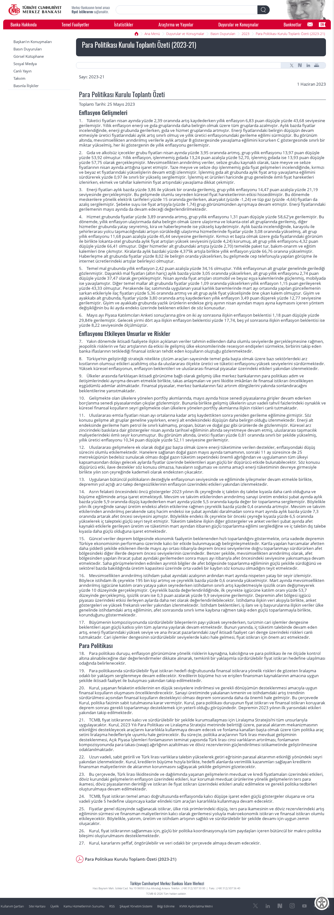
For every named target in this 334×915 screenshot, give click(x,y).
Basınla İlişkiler (26, 85)
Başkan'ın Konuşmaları (32, 41)
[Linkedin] (308, 65)
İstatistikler (123, 24)
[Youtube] (304, 906)
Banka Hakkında (24, 24)
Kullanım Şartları (12, 906)
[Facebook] (328, 906)
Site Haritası (37, 906)
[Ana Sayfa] (35, 9)
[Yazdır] (316, 65)
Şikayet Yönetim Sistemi (136, 906)
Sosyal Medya (25, 63)
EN (322, 24)
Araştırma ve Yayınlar (175, 24)
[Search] (263, 9)
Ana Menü (152, 33)
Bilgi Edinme (166, 906)
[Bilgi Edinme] (310, 24)
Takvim (19, 78)
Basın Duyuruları (223, 33)
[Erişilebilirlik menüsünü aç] (321, 902)
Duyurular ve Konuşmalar (238, 24)
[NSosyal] (300, 65)
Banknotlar (292, 24)
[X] (292, 65)
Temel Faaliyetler (75, 24)
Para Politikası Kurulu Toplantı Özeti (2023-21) (290, 33)
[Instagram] (292, 906)
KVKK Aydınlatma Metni (196, 906)
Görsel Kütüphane (28, 56)
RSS (112, 906)
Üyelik (54, 906)
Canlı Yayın (22, 71)
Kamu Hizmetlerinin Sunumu (84, 906)
